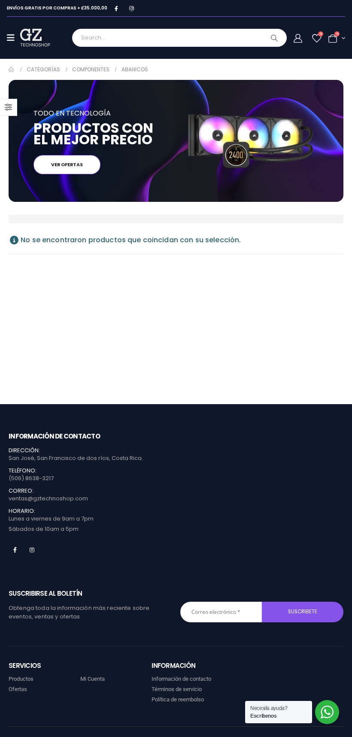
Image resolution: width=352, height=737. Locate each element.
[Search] (274, 37)
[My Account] (298, 38)
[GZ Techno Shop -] (44, 37)
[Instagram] (131, 8)
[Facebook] (116, 8)
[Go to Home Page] (12, 69)
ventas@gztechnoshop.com (48, 498)
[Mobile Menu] (13, 37)
